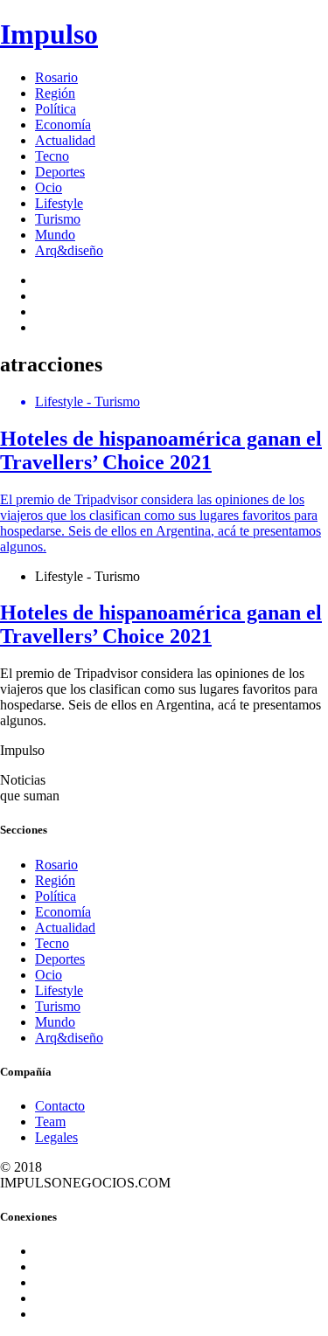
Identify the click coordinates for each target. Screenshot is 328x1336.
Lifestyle (59, 203)
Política (55, 108)
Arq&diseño (69, 250)
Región (55, 93)
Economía (63, 124)
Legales (56, 1137)
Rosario (56, 77)
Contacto (60, 1105)
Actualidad (65, 140)
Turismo (57, 218)
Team (50, 1121)
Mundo (55, 234)
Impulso (49, 34)
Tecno (52, 156)
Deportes (60, 171)
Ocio (48, 187)
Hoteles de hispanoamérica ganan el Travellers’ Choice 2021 (161, 624)
